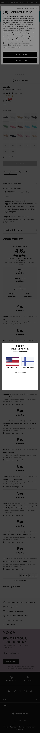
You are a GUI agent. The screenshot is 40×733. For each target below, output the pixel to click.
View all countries (20, 372)
